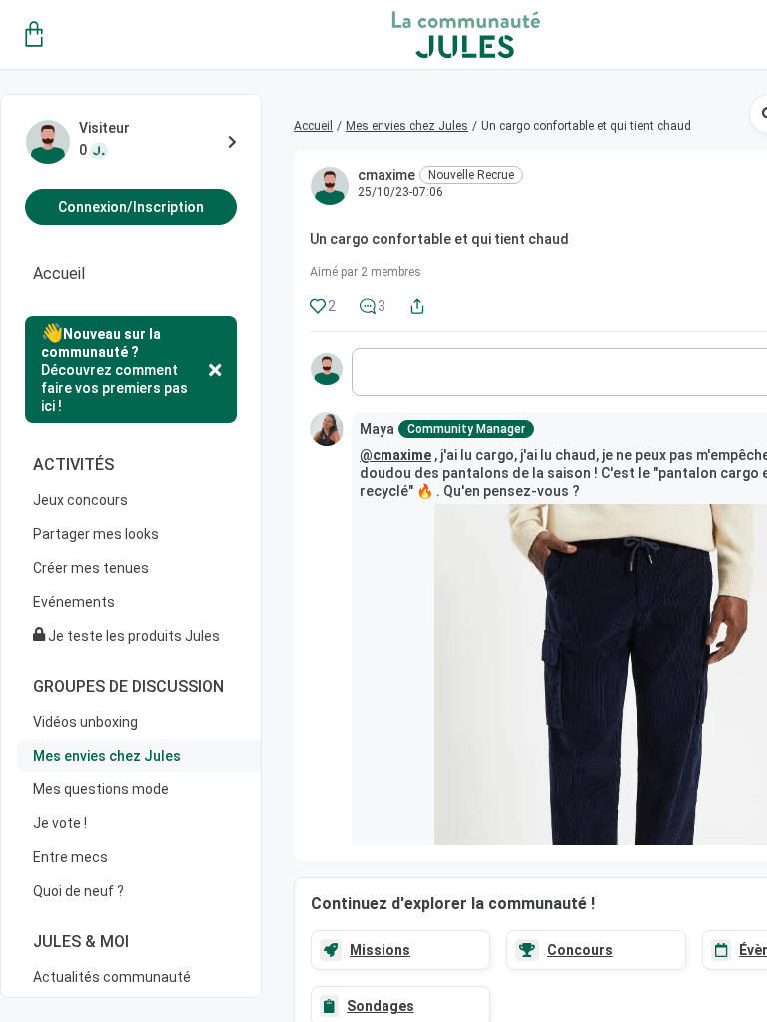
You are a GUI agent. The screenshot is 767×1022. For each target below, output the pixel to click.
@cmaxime (395, 455)
